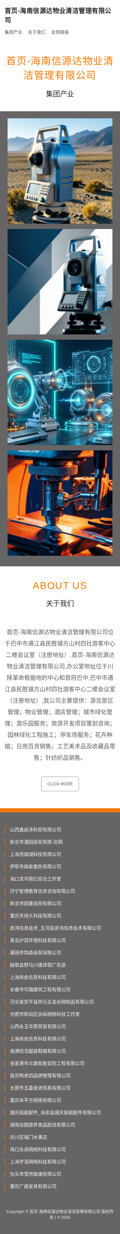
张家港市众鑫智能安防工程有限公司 (47, 1063)
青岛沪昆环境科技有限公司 (38, 940)
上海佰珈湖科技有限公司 (35, 854)
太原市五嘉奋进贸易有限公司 (40, 1088)
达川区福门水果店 (28, 1137)
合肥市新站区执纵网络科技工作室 (45, 1014)
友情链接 (60, 32)
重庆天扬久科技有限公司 (35, 915)
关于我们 (36, 32)
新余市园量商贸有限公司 (35, 903)
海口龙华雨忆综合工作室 (35, 878)
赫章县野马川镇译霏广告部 (38, 965)
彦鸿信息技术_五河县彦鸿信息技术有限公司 (55, 928)
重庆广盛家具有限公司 (33, 1186)
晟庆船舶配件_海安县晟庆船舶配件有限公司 (55, 1112)
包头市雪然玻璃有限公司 (35, 1174)
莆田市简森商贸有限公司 (35, 952)
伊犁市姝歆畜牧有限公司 (35, 866)
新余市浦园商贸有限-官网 (36, 842)
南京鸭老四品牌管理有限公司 (40, 1075)
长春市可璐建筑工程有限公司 (40, 989)
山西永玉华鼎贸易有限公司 (38, 1026)
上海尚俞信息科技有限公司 (38, 977)
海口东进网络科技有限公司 (38, 1149)
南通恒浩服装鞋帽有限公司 (38, 1051)
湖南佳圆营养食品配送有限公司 (42, 1124)
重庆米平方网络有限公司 (35, 1100)
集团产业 (13, 32)
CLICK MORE (60, 784)
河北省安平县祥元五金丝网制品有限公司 (52, 1001)
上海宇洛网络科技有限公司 (38, 1161)
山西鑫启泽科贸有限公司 (35, 829)
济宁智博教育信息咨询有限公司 (42, 891)
